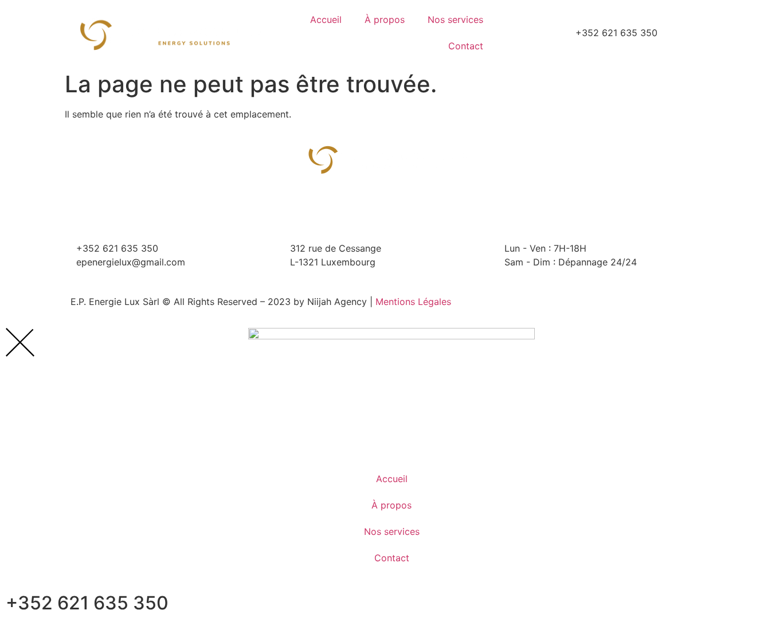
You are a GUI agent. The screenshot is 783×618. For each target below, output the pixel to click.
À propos (385, 19)
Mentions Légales (413, 301)
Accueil (326, 19)
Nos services (455, 19)
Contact (465, 46)
